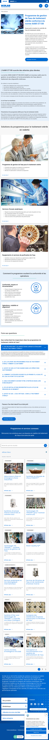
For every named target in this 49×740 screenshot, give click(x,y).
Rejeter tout (36, 732)
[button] (40, 5)
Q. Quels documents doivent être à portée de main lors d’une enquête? (21, 382)
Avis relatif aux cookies (34, 726)
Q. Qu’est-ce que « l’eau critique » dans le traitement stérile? (20, 394)
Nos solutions (5, 11)
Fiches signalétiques (11, 730)
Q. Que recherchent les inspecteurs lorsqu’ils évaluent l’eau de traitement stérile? (22, 347)
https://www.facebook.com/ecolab (35, 704)
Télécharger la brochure (31, 59)
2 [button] (42, 669)
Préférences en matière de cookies (38, 709)
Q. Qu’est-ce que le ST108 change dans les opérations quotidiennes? (20, 369)
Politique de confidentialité (24, 730)
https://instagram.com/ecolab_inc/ (38, 704)
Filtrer (6, 452)
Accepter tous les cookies (36, 729)
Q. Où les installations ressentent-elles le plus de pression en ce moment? (20, 388)
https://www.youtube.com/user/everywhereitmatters (42, 704)
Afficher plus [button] (7, 490)
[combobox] (22, 445)
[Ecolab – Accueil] (5, 6)
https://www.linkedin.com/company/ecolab (31, 704)
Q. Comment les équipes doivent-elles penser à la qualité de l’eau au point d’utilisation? (22, 375)
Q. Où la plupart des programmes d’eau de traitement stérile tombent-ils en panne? (21, 362)
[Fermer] (46, 714)
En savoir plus (5, 175)
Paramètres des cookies (36, 735)
